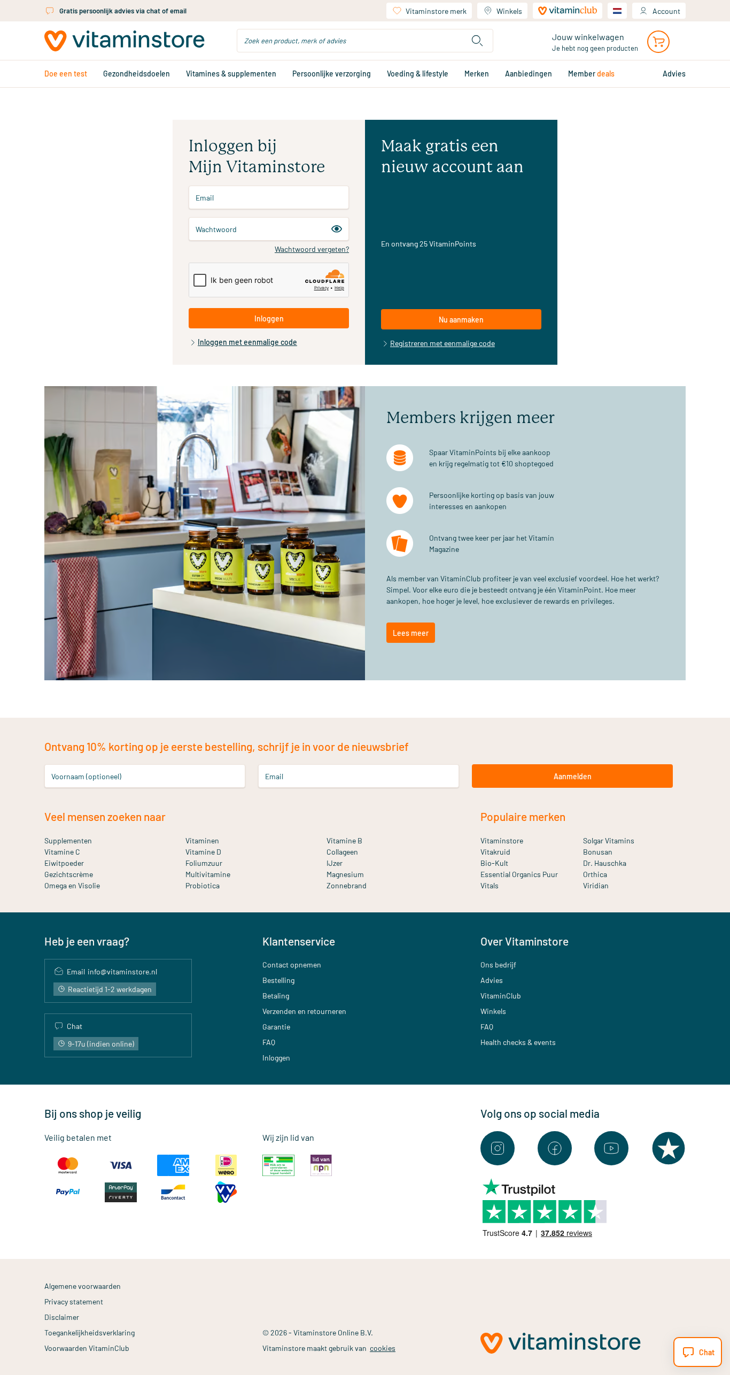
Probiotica (202, 885)
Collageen (342, 851)
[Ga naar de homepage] (124, 40)
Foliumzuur (203, 862)
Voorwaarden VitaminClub (86, 1348)
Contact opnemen (291, 964)
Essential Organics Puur (519, 874)
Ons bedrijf (498, 964)
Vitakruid (495, 851)
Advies (491, 980)
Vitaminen (202, 840)
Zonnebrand (347, 885)
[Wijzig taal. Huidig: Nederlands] (617, 11)
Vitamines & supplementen (231, 73)
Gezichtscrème (68, 874)
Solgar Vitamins (608, 840)
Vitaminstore (501, 840)
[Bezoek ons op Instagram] (497, 1148)
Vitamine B (344, 840)
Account (666, 11)
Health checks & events (518, 1042)
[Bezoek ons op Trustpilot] (668, 1148)
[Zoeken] (477, 41)
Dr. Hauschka (604, 862)
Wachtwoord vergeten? (312, 249)
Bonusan (597, 851)
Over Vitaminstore (524, 941)
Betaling (275, 995)
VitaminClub (500, 995)
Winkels (509, 11)
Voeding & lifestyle (417, 73)
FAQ (268, 1042)
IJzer (335, 862)
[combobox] (365, 40)
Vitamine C (62, 851)
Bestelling (278, 980)
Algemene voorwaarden (82, 1285)
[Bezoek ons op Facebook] (555, 1148)
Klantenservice (298, 941)
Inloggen (276, 1057)
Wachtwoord (216, 229)
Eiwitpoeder (64, 862)
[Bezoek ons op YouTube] (611, 1148)
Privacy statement (73, 1301)
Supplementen (68, 840)
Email (205, 197)
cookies (382, 1348)
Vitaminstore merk (436, 11)
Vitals (489, 885)
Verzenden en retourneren (304, 1011)
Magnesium (345, 874)
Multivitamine (207, 874)
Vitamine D (203, 851)
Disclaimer (61, 1317)
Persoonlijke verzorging (331, 73)
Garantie (276, 1026)
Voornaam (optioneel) (86, 776)
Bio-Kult (494, 862)
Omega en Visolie (72, 885)
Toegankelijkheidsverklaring (89, 1332)
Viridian (596, 885)
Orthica (595, 874)
